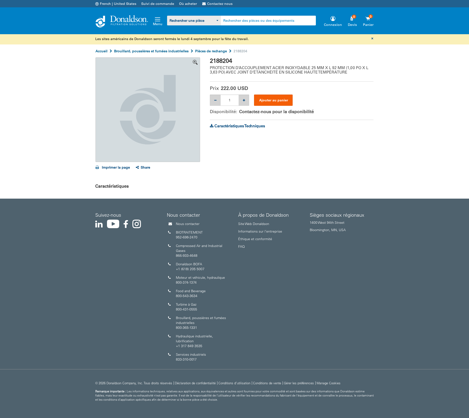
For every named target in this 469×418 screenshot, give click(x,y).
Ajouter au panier (273, 100)
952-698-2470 (186, 237)
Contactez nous (220, 3)
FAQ (241, 246)
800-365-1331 (186, 327)
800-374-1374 (186, 282)
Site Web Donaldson (253, 224)
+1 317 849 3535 (189, 346)
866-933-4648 (186, 255)
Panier (368, 24)
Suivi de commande (157, 3)
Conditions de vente (267, 383)
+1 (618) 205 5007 (190, 269)
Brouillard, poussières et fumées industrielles (151, 51)
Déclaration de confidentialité (195, 383)
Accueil (101, 51)
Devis (352, 24)
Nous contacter (188, 224)
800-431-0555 (186, 309)
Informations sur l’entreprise (260, 231)
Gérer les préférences (299, 383)
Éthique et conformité (255, 239)
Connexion (333, 24)
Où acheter (188, 3)
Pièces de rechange (211, 51)
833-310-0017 (186, 359)
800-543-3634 (186, 296)
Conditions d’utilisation (234, 383)
